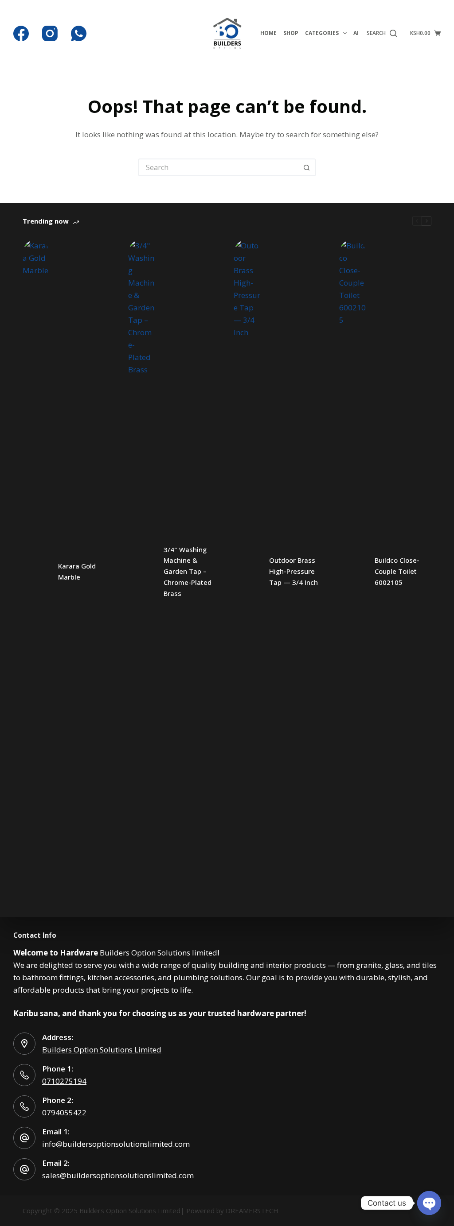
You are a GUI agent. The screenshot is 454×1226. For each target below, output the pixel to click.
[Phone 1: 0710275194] (24, 1075)
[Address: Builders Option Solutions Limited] (24, 1044)
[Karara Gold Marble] (36, 572)
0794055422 (64, 1112)
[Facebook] (21, 33)
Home (268, 33)
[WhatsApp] (78, 33)
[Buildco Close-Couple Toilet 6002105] (352, 572)
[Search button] (307, 167)
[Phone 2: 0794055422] (24, 1106)
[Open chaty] (429, 1203)
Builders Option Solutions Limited (101, 1049)
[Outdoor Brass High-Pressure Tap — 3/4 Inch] (247, 572)
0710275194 (64, 1081)
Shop (290, 33)
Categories (322, 33)
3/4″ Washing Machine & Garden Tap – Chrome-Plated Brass (187, 571)
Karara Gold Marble (77, 571)
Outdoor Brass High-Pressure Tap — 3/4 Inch (293, 571)
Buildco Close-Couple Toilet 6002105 (397, 571)
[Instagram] (50, 33)
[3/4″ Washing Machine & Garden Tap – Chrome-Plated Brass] (141, 572)
